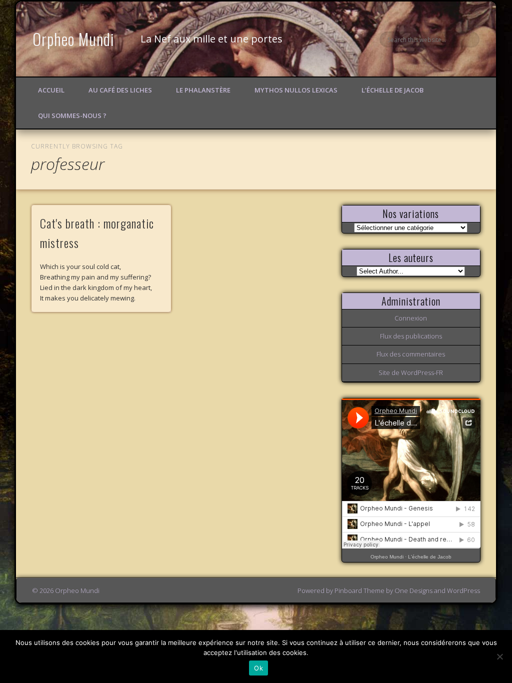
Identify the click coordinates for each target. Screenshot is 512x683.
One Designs (413, 590)
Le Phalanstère (203, 90)
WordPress (463, 590)
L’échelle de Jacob (393, 90)
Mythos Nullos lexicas (296, 90)
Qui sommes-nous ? (72, 115)
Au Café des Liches (120, 90)
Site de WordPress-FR (410, 372)
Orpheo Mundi (73, 38)
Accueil (51, 90)
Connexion (410, 318)
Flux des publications (411, 336)
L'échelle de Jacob (430, 557)
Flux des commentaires (410, 354)
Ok (258, 668)
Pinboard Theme (359, 590)
